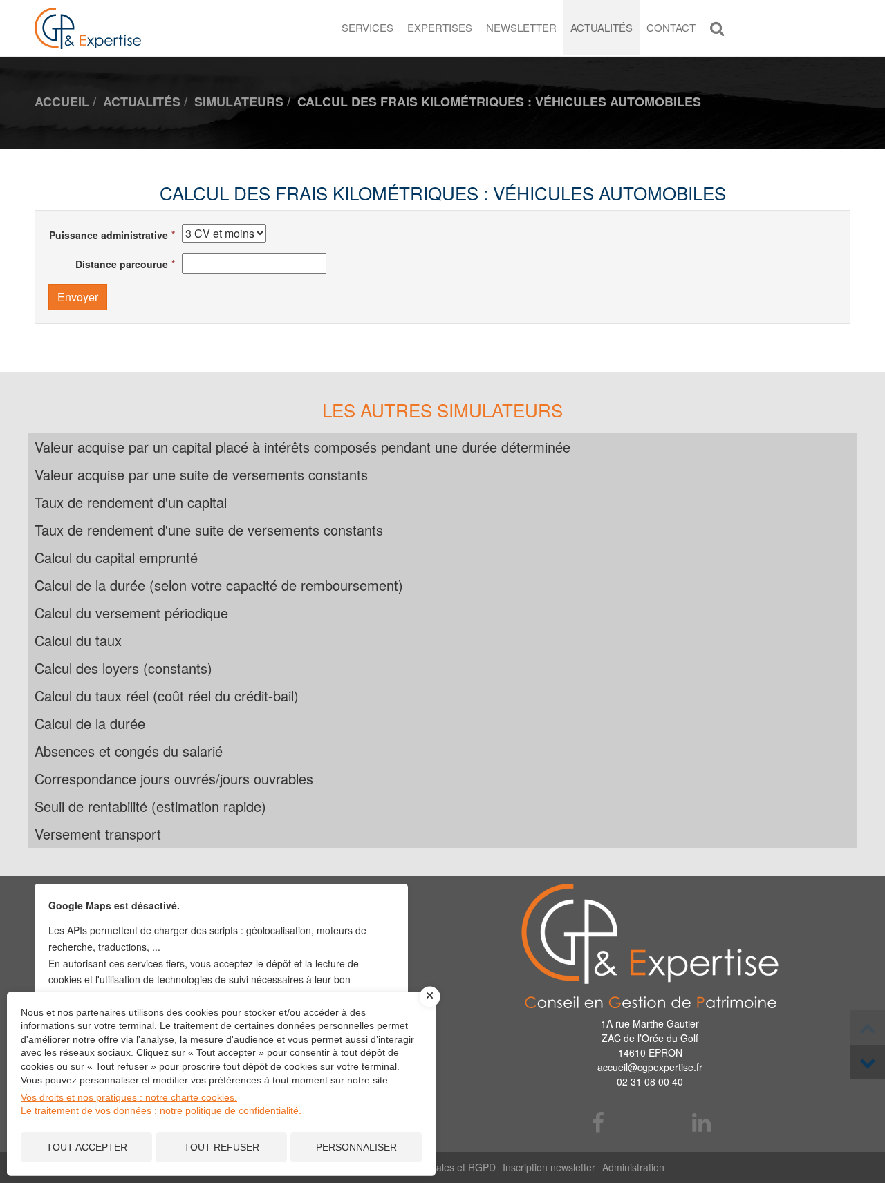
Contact (671, 27)
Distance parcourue (121, 264)
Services (367, 27)
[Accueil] (649, 946)
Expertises (439, 27)
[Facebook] (599, 1123)
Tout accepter (86, 1147)
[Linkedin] (702, 1123)
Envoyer (77, 297)
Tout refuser (221, 1147)
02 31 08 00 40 (650, 1081)
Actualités (601, 27)
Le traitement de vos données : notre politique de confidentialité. (161, 1110)
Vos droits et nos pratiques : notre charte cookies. (129, 1097)
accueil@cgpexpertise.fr (649, 1067)
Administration (633, 1167)
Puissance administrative (108, 235)
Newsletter (521, 27)
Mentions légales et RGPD (438, 1167)
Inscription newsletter (549, 1167)
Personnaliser (356, 1147)
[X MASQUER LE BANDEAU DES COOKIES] (430, 996)
